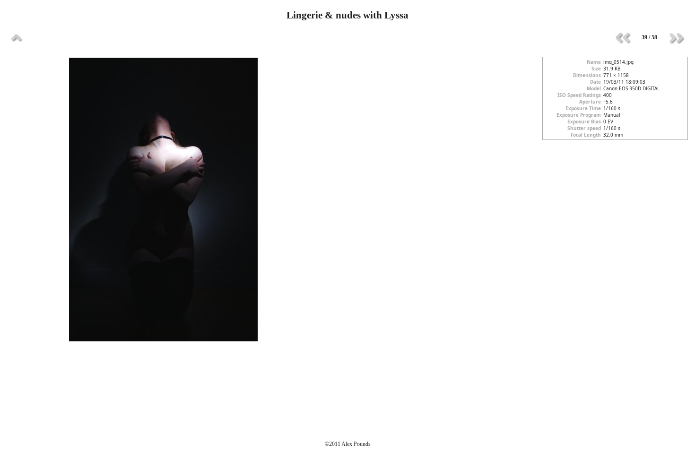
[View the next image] (676, 38)
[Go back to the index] (16, 38)
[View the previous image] (622, 38)
